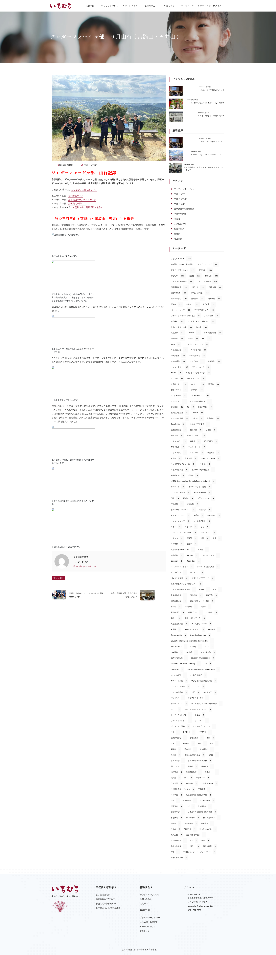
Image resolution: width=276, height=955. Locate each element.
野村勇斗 (176, 435)
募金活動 (189, 749)
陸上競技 (178, 239)
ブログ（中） (180, 194)
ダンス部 (177, 378)
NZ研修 (213, 384)
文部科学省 (177, 812)
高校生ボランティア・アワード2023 (199, 852)
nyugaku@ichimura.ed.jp (200, 906)
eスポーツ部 (178, 395)
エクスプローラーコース (196, 344)
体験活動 (211, 276)
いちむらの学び (108, 6)
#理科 (198, 515)
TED (207, 663)
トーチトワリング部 (180, 715)
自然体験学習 (178, 840)
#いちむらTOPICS (201, 624)
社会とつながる (207, 829)
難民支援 (198, 287)
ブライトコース (200, 367)
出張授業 (188, 743)
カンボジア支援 (179, 418)
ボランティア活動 (180, 726)
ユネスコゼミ (178, 441)
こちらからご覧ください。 (84, 189)
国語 (175, 498)
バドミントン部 (195, 378)
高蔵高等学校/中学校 (105, 899)
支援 (189, 806)
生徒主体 (206, 823)
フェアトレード (196, 447)
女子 (188, 778)
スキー (175, 527)
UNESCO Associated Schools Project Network (192, 481)
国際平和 (211, 595)
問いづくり (177, 766)
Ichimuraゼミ (178, 646)
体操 (210, 738)
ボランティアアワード (202, 578)
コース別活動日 (201, 521)
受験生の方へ (150, 6)
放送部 (191, 544)
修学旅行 (214, 361)
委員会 (177, 219)
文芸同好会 (204, 806)
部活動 (177, 234)
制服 (201, 743)
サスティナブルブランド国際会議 (206, 703)
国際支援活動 (178, 601)
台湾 (204, 538)
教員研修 (195, 430)
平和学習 (176, 795)
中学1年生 (188, 732)
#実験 (175, 629)
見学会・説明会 (200, 293)
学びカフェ (202, 778)
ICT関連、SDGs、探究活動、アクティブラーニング (194, 264)
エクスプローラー (180, 686)
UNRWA (194, 332)
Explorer (176, 561)
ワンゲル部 (58, 578)
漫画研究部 (190, 823)
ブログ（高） (180, 204)
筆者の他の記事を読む (83, 566)
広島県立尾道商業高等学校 (198, 795)
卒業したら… (170, 6)
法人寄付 (144, 903)
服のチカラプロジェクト (182, 509)
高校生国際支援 (179, 624)
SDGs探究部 (208, 652)
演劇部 (175, 823)
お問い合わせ (146, 899)
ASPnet (192, 555)
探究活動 (205, 270)
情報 (174, 800)
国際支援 (215, 287)
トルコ (199, 715)
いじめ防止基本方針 (149, 922)
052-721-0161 (194, 910)
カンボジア (209, 692)
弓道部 (175, 458)
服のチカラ (192, 817)
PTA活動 (176, 652)
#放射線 (213, 629)
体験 (174, 743)
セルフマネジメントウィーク (197, 709)
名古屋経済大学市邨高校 (199, 760)
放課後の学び (179, 298)
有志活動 (176, 817)
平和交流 (203, 789)
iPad (175, 344)
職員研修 (176, 555)
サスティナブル (179, 703)
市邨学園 (90, 6)
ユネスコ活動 (178, 452)
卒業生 (195, 441)
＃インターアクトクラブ (198, 373)
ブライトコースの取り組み (183, 532)
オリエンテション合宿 (199, 486)
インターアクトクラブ (181, 566)
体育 (216, 589)
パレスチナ (196, 572)
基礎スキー (211, 772)
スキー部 (190, 527)
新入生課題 (177, 612)
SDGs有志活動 (178, 658)
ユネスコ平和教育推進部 (182, 589)
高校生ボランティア (195, 618)
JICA (208, 646)
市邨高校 (176, 504)
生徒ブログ (196, 452)
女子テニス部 (178, 390)
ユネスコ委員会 (179, 469)
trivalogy (177, 669)
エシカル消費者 (179, 692)
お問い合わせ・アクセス (210, 6)
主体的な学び (178, 738)
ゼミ (204, 527)
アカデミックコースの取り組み (185, 315)
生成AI (175, 829)
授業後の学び (207, 800)
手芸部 (205, 606)
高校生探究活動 (179, 857)
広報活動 (192, 504)
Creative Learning (200, 635)
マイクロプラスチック (203, 726)
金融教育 (204, 509)
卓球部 (175, 755)
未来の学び (211, 315)
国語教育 (195, 595)
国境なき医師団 (202, 492)
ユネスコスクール (207, 281)
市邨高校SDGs (209, 783)
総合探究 (177, 321)
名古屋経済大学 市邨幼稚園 (108, 908)
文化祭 (197, 418)
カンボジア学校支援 (200, 401)
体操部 (201, 327)
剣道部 (175, 749)
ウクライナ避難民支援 (207, 566)
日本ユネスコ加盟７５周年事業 (202, 812)
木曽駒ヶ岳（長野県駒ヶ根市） (88, 207)
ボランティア (207, 532)
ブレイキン (201, 720)
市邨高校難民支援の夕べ (182, 789)
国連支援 (206, 766)
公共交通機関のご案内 (197, 901)
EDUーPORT (178, 401)
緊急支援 (176, 835)
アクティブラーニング (184, 189)
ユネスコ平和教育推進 (184, 209)
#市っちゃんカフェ (194, 629)
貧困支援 (190, 458)
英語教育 (177, 407)
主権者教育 (196, 738)
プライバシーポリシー (150, 917)
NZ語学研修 (205, 407)
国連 (217, 538)
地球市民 (176, 772)
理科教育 (177, 338)
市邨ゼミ (192, 304)
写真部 (191, 538)
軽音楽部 (177, 332)
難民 (205, 840)
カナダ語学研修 (212, 332)
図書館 (192, 766)
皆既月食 (189, 829)
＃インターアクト (180, 515)
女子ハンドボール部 (181, 327)
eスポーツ (197, 384)
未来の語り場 (180, 224)
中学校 (203, 589)
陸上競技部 (178, 355)
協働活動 (197, 298)
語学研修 (197, 390)
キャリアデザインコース (182, 464)
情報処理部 (189, 800)
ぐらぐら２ (177, 698)
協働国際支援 (178, 430)
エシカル (198, 686)
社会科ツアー (178, 384)
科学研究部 (177, 475)
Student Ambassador (202, 658)
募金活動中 (206, 749)
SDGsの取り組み (147, 926)
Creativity (177, 424)
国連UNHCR (178, 293)
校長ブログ (179, 229)
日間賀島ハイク (75, 195)
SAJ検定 (191, 652)
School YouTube (210, 458)
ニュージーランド (199, 395)
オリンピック (178, 572)
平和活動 (190, 606)
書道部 (202, 549)
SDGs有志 (213, 515)
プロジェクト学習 (180, 492)
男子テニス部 (198, 350)
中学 (174, 732)
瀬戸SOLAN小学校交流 (203, 469)
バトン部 (204, 464)
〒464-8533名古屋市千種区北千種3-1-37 (200, 896)
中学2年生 (204, 732)
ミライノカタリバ (196, 435)
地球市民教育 (193, 772)
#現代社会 (177, 447)
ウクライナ (177, 486)
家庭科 (175, 606)
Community (178, 635)
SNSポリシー (146, 931)
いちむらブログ (198, 675)
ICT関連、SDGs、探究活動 (201, 321)
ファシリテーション (180, 720)
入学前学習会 (178, 595)
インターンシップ (180, 521)
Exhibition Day (210, 555)
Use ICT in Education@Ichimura (202, 669)
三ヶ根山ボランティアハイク (82, 199)
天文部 (175, 778)
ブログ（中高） (91, 165)
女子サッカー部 (205, 498)
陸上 (193, 840)
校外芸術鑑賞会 (211, 817)
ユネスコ (176, 538)
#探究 (193, 338)
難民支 (194, 846)
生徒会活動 (178, 361)
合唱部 (212, 755)
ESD (206, 338)
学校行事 (177, 276)
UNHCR (197, 412)
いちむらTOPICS (181, 258)
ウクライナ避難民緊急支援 (203, 681)
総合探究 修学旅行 (195, 835)
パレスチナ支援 (179, 578)
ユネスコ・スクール (181, 281)
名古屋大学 (177, 760)
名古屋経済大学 (103, 894)
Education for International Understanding (191, 641)
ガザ (195, 692)
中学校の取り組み (204, 310)
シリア (175, 709)
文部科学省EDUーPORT (182, 549)
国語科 (188, 498)
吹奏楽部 (213, 452)
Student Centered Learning (185, 663)
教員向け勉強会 (179, 412)
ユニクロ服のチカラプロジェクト (186, 584)
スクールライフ (130, 6)
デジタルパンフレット (150, 894)
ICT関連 (208, 304)
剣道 (213, 743)
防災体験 (211, 612)
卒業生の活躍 (178, 350)
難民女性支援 (178, 846)
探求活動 (176, 806)
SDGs (176, 304)
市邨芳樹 (191, 783)
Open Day (193, 561)
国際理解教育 (179, 287)
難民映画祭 (209, 846)
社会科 (210, 430)
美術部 (193, 475)
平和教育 (176, 544)
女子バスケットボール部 (201, 601)
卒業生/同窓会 (180, 214)
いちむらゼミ (178, 675)
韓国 (174, 852)
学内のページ (187, 6)
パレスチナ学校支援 (198, 424)
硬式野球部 (210, 441)
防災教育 (213, 418)
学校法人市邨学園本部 (106, 903)
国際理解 (214, 298)
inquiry (195, 646)
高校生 (175, 618)
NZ (190, 407)
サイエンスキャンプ (197, 698)
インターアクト (179, 367)
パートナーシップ (180, 310)
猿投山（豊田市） (77, 203)
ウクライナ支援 (179, 681)
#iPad (176, 373)
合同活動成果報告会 (194, 755)
